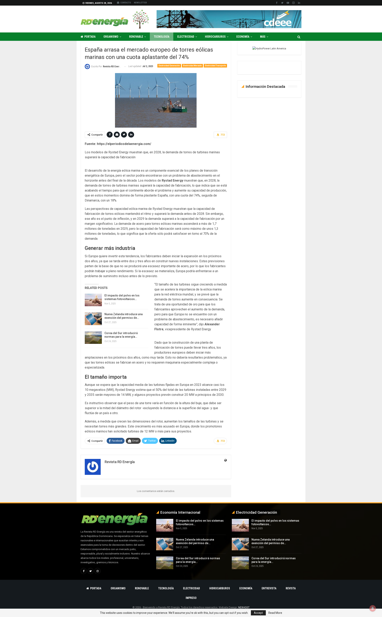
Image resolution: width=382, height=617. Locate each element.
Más (262, 36)
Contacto (125, 2)
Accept (258, 612)
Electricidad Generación (169, 66)
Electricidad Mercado (192, 66)
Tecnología (161, 36)
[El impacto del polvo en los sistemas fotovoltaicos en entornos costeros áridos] (93, 300)
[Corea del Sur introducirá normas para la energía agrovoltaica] (93, 337)
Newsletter (140, 2)
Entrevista (269, 588)
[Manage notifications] (372, 608)
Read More (275, 612)
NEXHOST (243, 607)
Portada (90, 36)
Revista (291, 588)
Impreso (191, 597)
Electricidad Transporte (215, 66)
